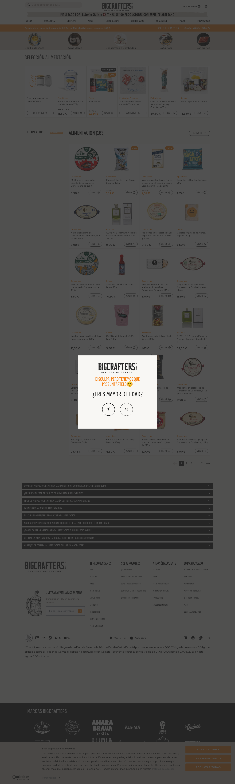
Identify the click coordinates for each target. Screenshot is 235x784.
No (126, 409)
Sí (108, 409)
